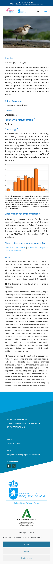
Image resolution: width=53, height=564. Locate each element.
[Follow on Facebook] (9, 466)
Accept (26, 544)
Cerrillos (9, 247)
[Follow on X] (14, 466)
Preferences (26, 558)
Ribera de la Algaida (37, 247)
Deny (26, 551)
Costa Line (20, 247)
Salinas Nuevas (13, 250)
